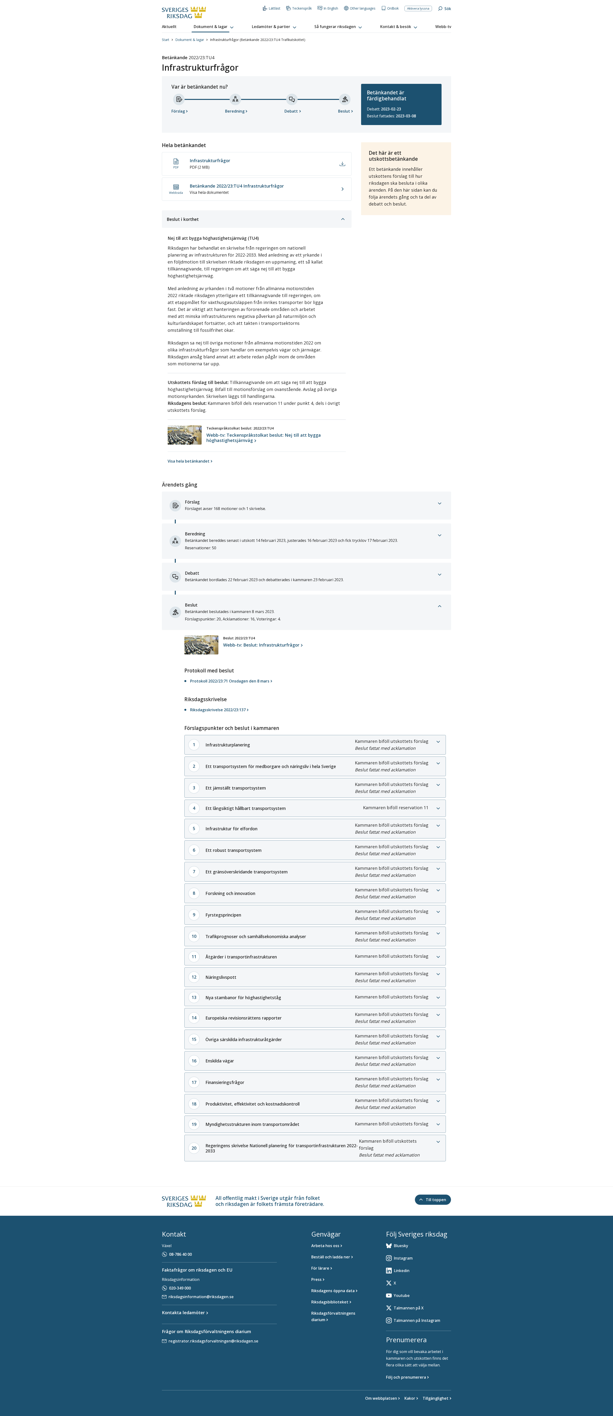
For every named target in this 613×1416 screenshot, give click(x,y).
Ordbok (393, 8)
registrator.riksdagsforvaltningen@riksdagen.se (213, 1341)
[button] (214, 27)
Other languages (362, 8)
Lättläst (274, 8)
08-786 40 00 (180, 1254)
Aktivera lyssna (418, 8)
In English (331, 8)
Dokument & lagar (189, 39)
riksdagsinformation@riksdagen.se (201, 1296)
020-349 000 (180, 1288)
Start (165, 39)
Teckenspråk (302, 8)
